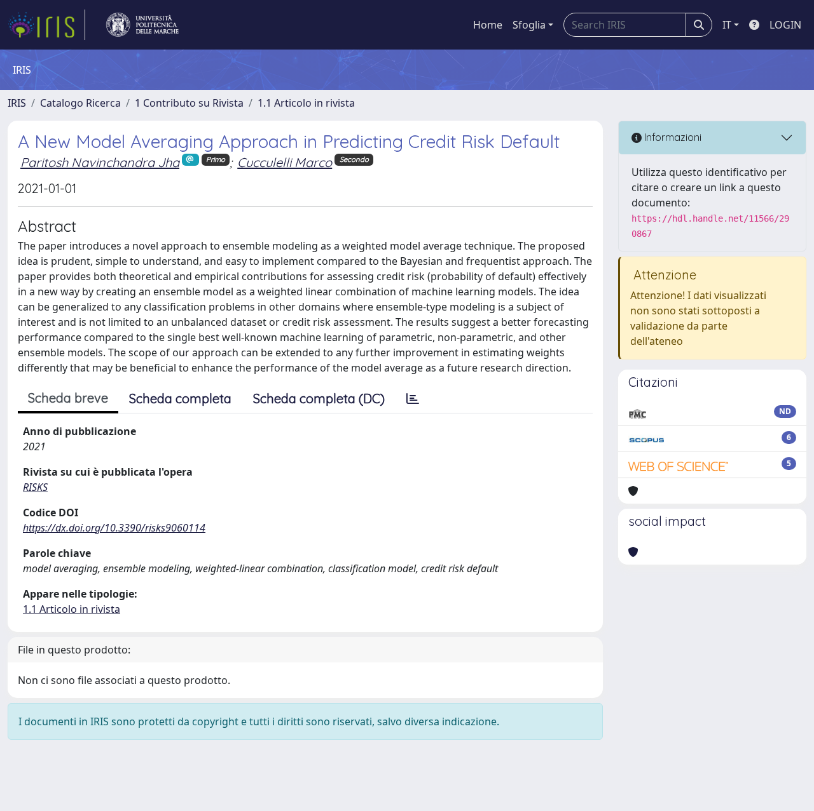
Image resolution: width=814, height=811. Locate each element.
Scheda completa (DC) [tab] (319, 398)
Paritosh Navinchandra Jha (99, 162)
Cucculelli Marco (284, 162)
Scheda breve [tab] (68, 398)
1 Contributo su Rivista (189, 103)
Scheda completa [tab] (180, 398)
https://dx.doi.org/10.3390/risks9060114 (114, 528)
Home (487, 25)
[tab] (413, 398)
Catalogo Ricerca (80, 103)
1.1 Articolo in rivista (306, 103)
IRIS (17, 103)
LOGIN (785, 25)
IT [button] (726, 25)
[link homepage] (46, 25)
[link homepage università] (142, 25)
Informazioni (671, 137)
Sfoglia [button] (529, 25)
